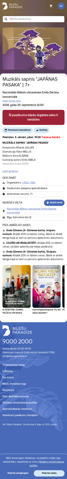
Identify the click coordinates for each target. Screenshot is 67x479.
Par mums (8, 378)
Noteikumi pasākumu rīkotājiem (20, 415)
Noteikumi (8, 390)
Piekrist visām (49, 473)
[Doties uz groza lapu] (47, 6)
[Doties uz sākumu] (17, 330)
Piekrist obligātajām (17, 473)
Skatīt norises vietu (11, 101)
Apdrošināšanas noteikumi (17, 409)
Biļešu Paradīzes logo (14, 384)
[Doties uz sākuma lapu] (12, 6)
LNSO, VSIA (28, 183)
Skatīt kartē (56, 203)
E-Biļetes (7, 371)
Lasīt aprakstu (10, 171)
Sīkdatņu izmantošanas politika (19, 403)
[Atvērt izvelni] (61, 6)
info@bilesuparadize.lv (14, 356)
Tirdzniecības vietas (13, 365)
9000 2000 (17, 342)
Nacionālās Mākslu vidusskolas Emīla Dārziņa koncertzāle (31, 211)
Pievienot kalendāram (19, 130)
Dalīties (43, 130)
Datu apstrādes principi (15, 396)
